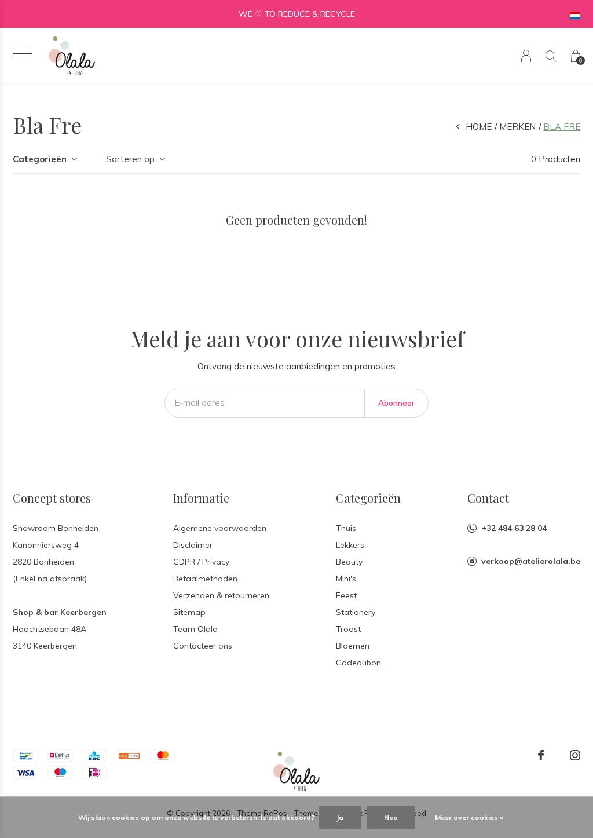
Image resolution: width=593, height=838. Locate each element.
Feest (346, 595)
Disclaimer (193, 545)
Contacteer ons (202, 646)
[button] (22, 53)
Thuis (346, 528)
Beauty (349, 562)
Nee (390, 817)
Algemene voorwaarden (219, 528)
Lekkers (350, 545)
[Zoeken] (551, 56)
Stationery (355, 612)
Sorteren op (130, 158)
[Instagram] (575, 755)
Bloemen (352, 646)
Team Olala (195, 629)
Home (479, 126)
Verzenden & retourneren (221, 595)
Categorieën (40, 158)
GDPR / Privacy (201, 562)
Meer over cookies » (469, 817)
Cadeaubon (358, 662)
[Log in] (526, 56)
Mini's (346, 578)
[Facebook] (541, 755)
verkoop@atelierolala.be (530, 561)
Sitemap (189, 612)
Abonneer (396, 403)
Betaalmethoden (205, 578)
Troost (348, 629)
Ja (339, 817)
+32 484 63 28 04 (514, 528)
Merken (517, 126)
